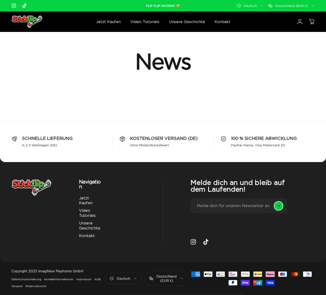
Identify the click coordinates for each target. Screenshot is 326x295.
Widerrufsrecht (35, 286)
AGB (98, 279)
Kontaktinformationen (59, 279)
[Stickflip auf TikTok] (24, 5)
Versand (16, 286)
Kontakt (87, 236)
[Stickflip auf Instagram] (13, 5)
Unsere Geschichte (89, 225)
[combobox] (250, 5)
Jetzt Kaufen (86, 200)
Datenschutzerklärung (26, 279)
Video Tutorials (87, 212)
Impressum (84, 279)
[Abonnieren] (278, 206)
